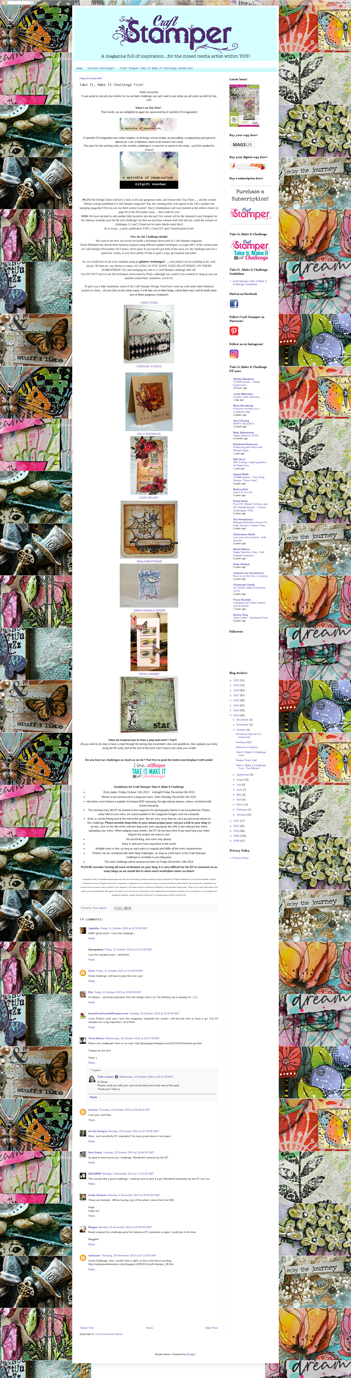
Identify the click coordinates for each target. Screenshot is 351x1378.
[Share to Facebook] (126, 908)
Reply (91, 938)
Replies (96, 1070)
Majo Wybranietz (243, 432)
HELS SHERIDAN (149, 433)
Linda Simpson (97, 1195)
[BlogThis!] (119, 908)
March (241, 804)
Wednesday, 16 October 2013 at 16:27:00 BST (146, 1076)
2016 (236, 700)
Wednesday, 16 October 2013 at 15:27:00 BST (133, 1038)
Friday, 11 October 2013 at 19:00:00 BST (117, 992)
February (242, 809)
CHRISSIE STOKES (149, 366)
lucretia (93, 1109)
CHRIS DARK (149, 302)
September (243, 774)
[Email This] (116, 908)
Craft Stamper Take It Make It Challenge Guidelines (156, 68)
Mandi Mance (241, 549)
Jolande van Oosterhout (248, 573)
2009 (236, 835)
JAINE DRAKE (148, 497)
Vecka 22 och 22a (242, 492)
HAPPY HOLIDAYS (243, 423)
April (239, 799)
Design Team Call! (246, 760)
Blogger (191, 1354)
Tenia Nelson (96, 1038)
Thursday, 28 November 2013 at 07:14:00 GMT (128, 1255)
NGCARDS (94, 1173)
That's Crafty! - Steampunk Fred (250, 617)
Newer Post (87, 1327)
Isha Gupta (95, 1152)
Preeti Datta (240, 501)
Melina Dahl (240, 489)
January (242, 814)
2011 (236, 825)
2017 (236, 695)
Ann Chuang (241, 420)
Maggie (92, 1227)
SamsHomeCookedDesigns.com (108, 1013)
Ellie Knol (239, 459)
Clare (91, 970)
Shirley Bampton (243, 378)
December (243, 719)
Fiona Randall (242, 599)
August (241, 779)
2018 (236, 690)
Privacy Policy (241, 857)
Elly (90, 992)
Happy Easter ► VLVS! (245, 435)
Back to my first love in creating (250, 576)
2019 (236, 685)
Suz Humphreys (243, 519)
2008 (236, 840)
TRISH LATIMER (149, 674)
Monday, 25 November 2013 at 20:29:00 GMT (125, 1227)
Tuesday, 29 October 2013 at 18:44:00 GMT (128, 1152)
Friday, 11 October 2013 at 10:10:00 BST (124, 928)
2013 (236, 715)
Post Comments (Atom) (108, 1334)
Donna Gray (240, 614)
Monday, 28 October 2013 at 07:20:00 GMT (133, 1131)
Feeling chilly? (244, 742)
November (243, 724)
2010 (236, 830)
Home (79, 68)
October (242, 729)
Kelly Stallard (241, 564)
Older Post (211, 1327)
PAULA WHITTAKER (149, 561)
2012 (236, 820)
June (240, 789)
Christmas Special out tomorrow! (248, 735)
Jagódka (93, 928)
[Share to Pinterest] (129, 908)
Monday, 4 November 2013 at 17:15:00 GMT (128, 1173)
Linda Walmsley (243, 393)
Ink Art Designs (97, 1131)
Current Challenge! (101, 68)
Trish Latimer (105, 1076)
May (239, 794)
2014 (236, 710)
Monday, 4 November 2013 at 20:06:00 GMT (134, 1195)
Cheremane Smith (244, 534)
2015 (236, 705)
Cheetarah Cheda (244, 584)
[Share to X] (122, 908)
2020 (236, 680)
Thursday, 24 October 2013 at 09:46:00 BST (124, 1109)
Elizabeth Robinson (245, 444)
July (239, 784)
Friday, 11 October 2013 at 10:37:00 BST (128, 949)
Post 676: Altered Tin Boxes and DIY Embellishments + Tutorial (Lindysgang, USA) (250, 507)
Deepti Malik (241, 474)
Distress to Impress (247, 747)
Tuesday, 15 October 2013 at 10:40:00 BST (154, 1013)
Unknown (94, 1255)
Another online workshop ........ (249, 397)
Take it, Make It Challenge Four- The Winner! (251, 767)
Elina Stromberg (243, 405)
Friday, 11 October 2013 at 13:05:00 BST (119, 970)
